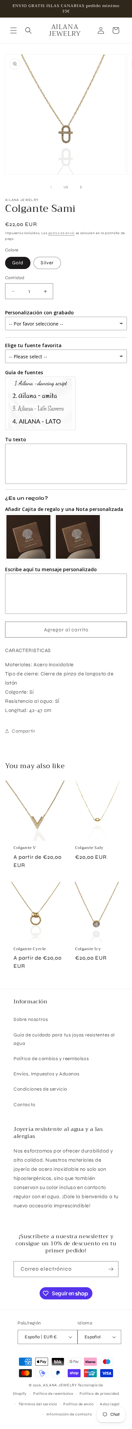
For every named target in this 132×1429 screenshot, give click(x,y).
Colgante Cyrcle (30, 949)
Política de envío (78, 1404)
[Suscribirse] (110, 1269)
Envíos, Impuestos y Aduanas (46, 1074)
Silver (47, 263)
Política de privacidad (99, 1393)
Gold (17, 263)
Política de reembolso (53, 1393)
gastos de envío (61, 233)
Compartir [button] (23, 731)
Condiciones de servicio (40, 1089)
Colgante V (25, 848)
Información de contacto (69, 1414)
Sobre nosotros (31, 1019)
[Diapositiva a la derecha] (80, 187)
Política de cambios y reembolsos (51, 1059)
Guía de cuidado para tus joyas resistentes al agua (64, 1039)
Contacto (25, 1105)
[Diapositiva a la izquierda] (51, 187)
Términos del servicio (38, 1404)
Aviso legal (110, 1404)
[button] (13, 30)
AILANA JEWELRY (60, 1385)
